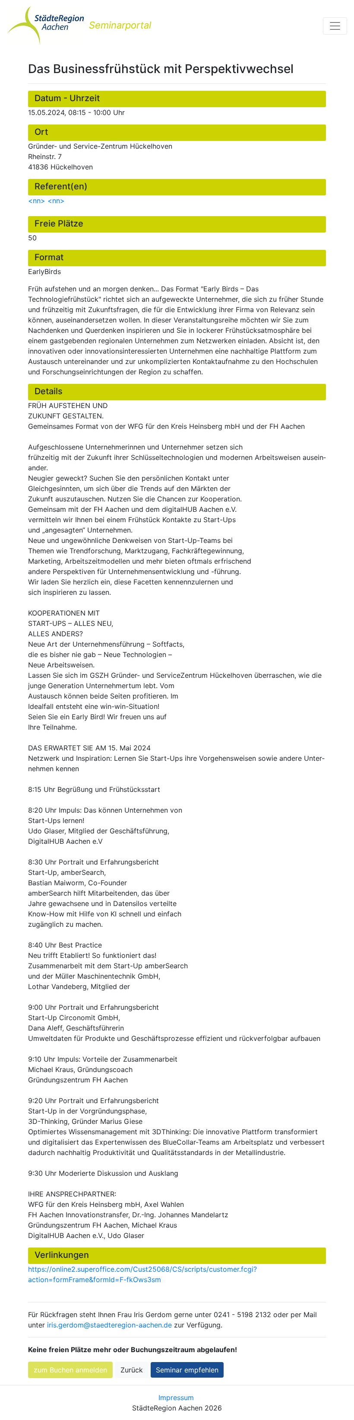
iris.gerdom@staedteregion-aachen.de (109, 1325)
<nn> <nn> (46, 200)
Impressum (176, 1397)
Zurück (131, 1370)
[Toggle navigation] (335, 26)
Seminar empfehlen (187, 1370)
